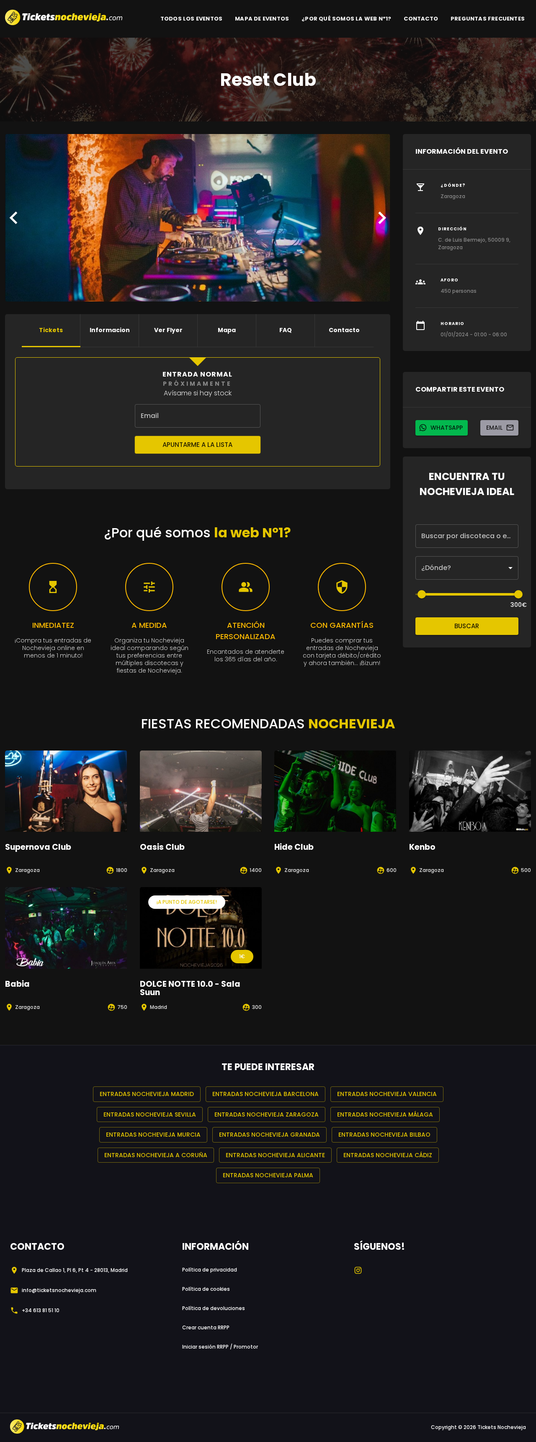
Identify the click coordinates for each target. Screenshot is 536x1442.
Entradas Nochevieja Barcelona (265, 1094)
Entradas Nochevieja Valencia (387, 1094)
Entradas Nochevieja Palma (268, 1175)
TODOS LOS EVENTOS (191, 19)
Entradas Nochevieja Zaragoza (266, 1114)
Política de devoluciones (213, 1308)
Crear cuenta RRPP (205, 1327)
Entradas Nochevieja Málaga (385, 1114)
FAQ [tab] (285, 330)
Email (494, 427)
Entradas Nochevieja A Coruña (155, 1155)
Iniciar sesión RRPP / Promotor (220, 1346)
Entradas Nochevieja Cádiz (387, 1155)
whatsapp (446, 427)
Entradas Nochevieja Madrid (147, 1094)
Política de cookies (206, 1288)
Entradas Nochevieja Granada (269, 1134)
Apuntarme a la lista (197, 444)
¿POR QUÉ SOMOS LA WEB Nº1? (346, 19)
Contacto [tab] (344, 330)
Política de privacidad (209, 1269)
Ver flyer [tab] (168, 330)
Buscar (466, 626)
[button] (467, 568)
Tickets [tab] (51, 330)
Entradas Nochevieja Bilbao (384, 1134)
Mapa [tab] (227, 330)
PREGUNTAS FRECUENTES (488, 19)
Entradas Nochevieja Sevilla (149, 1114)
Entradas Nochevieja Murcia (153, 1134)
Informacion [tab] (110, 330)
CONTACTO (421, 19)
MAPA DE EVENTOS (262, 19)
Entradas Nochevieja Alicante (275, 1155)
